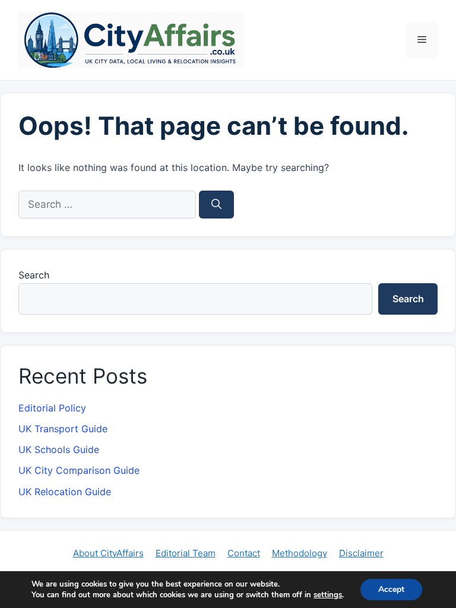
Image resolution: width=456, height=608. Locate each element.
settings (328, 595)
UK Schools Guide (58, 449)
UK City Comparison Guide (79, 470)
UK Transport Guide (62, 429)
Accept (391, 589)
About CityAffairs (108, 553)
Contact (243, 553)
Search (33, 275)
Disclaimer (361, 553)
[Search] (216, 205)
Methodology (299, 553)
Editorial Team (186, 553)
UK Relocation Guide (64, 492)
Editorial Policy (52, 408)
